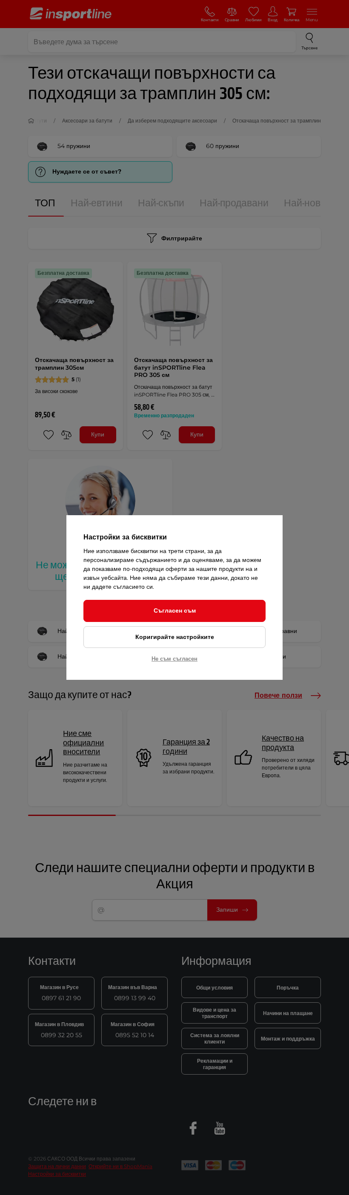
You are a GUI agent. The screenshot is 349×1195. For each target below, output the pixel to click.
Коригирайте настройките (174, 637)
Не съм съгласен (174, 658)
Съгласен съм (175, 610)
